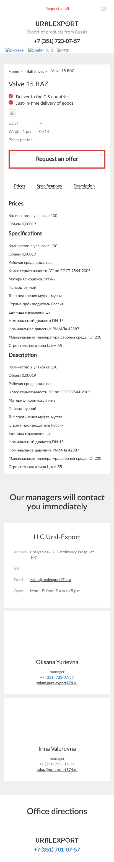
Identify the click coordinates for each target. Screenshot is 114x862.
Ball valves (35, 72)
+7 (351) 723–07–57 (57, 764)
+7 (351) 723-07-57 (57, 41)
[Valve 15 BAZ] (12, 113)
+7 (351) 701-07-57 (57, 850)
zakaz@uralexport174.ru (50, 580)
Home (14, 72)
